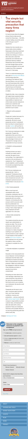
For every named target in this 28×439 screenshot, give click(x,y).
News (5, 421)
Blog (4, 417)
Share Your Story (9, 411)
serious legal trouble (14, 299)
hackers (12, 126)
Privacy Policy (5, 393)
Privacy (5, 424)
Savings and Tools (11, 316)
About (5, 404)
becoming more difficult (18, 75)
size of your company (15, 237)
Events (5, 414)
